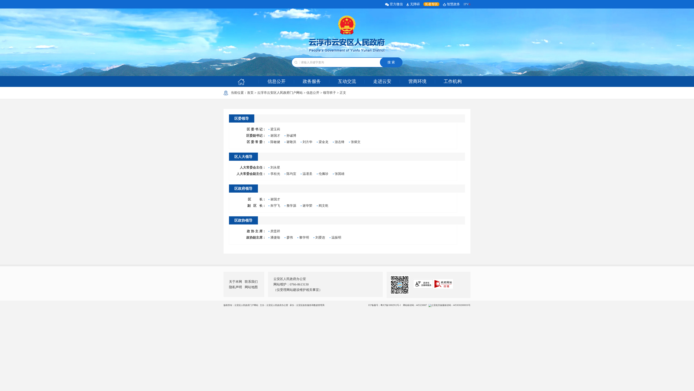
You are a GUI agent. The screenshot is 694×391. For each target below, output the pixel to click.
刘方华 (307, 142)
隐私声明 (235, 287)
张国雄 (339, 174)
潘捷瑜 (275, 237)
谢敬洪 (291, 142)
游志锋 (339, 142)
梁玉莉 (275, 129)
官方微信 (396, 4)
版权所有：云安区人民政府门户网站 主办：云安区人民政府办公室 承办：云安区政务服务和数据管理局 (347, 305)
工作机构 (453, 81)
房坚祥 (275, 231)
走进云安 (382, 81)
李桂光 (275, 174)
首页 (250, 92)
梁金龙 (323, 142)
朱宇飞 (275, 205)
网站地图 (251, 287)
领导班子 (329, 92)
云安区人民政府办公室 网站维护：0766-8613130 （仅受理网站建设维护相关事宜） (297, 284)
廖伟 (289, 237)
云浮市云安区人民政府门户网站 (280, 92)
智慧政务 (453, 4)
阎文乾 (323, 205)
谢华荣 (307, 205)
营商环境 (417, 81)
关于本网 (235, 281)
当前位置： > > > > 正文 (287, 92)
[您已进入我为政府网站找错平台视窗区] (443, 284)
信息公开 (276, 81)
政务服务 (312, 81)
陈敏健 (275, 142)
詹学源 (291, 205)
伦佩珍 (323, 174)
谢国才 (275, 135)
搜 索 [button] (391, 62)
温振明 (336, 237)
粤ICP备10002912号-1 (390, 305)
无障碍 (414, 4)
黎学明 (304, 237)
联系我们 (251, 281)
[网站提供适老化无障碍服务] (423, 284)
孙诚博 (291, 135)
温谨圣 (307, 174)
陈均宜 (291, 174)
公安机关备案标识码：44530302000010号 (450, 305)
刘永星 (275, 167)
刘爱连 (320, 237)
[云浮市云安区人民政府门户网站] (347, 34)
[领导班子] (241, 81)
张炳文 (356, 142)
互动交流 (347, 81)
